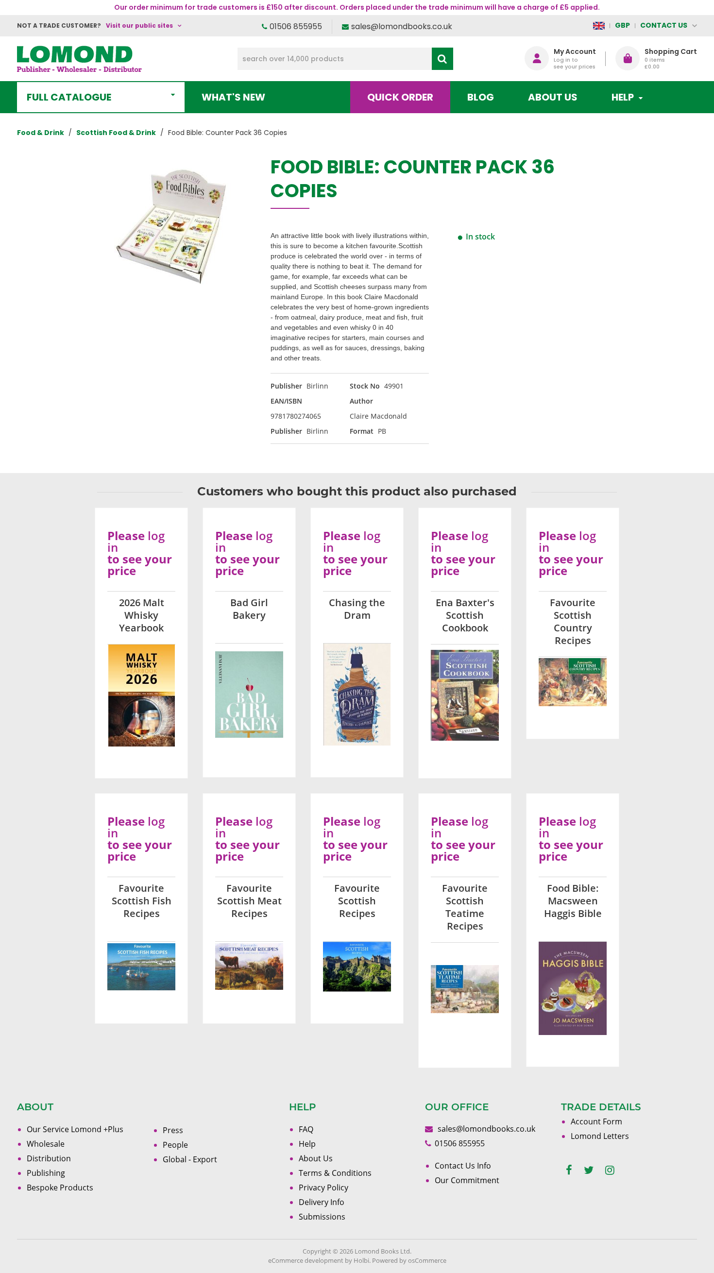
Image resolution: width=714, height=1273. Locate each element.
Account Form (596, 1121)
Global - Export (190, 1159)
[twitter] (589, 1170)
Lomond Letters (600, 1136)
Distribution (49, 1158)
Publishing (46, 1173)
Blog (480, 97)
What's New (233, 97)
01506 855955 (296, 26)
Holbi (361, 1260)
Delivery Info (321, 1202)
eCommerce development (305, 1260)
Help (307, 1143)
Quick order (400, 97)
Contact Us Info (463, 1165)
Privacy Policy (323, 1187)
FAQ (306, 1129)
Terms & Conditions (335, 1173)
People (175, 1144)
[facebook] (569, 1170)
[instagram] (609, 1170)
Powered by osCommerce (409, 1260)
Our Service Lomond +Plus (75, 1129)
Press (173, 1130)
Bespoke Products (60, 1187)
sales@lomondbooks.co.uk (401, 26)
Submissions (322, 1216)
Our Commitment (467, 1180)
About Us (553, 97)
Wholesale (46, 1143)
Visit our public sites (139, 25)
